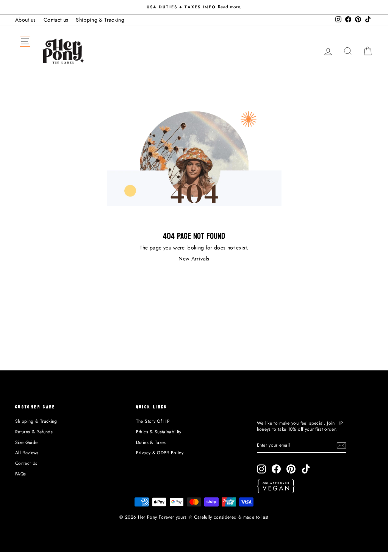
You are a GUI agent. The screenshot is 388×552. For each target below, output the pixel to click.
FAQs (20, 473)
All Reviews (27, 452)
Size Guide (26, 442)
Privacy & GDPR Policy (159, 452)
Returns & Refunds (34, 431)
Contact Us (26, 463)
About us (25, 20)
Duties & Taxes (151, 442)
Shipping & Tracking (100, 20)
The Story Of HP (153, 421)
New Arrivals (193, 258)
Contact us (56, 20)
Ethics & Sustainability (158, 431)
